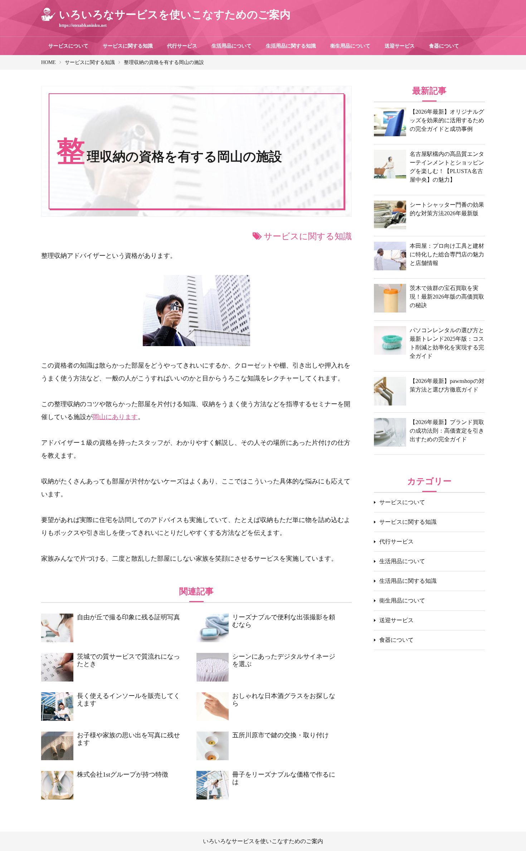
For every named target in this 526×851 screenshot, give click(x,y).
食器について (444, 46)
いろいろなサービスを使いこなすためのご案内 (263, 841)
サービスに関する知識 (128, 46)
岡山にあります (115, 416)
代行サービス (182, 46)
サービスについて (68, 46)
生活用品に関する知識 (291, 46)
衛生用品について (350, 46)
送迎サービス (400, 46)
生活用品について (231, 46)
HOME (48, 62)
